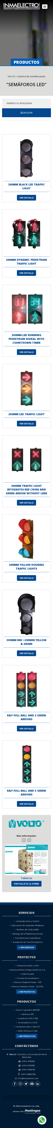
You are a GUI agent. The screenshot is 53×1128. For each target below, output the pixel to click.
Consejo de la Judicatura (28, 978)
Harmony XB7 (28, 1014)
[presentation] (24, 840)
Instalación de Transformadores (28, 942)
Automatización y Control (27, 921)
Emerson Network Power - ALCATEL (28, 986)
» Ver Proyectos (26, 991)
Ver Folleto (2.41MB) (26, 883)
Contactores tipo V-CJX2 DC (28, 1026)
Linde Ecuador (27, 974)
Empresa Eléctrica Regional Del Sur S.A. (27, 969)
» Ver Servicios (26, 947)
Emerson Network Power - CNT (28, 982)
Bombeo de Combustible (28, 929)
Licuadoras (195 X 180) (28, 1018)
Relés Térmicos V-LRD (28, 1031)
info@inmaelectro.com (28, 1078)
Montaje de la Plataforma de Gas (28, 933)
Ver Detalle (26, 197)
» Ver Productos (26, 1036)
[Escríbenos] (42, 1119)
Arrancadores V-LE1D (27, 1022)
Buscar (28, 112)
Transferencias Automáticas (28, 938)
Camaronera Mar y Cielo (28, 965)
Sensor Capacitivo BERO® (28, 1010)
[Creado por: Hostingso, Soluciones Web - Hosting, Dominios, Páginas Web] (26, 1111)
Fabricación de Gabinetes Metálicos (27, 925)
